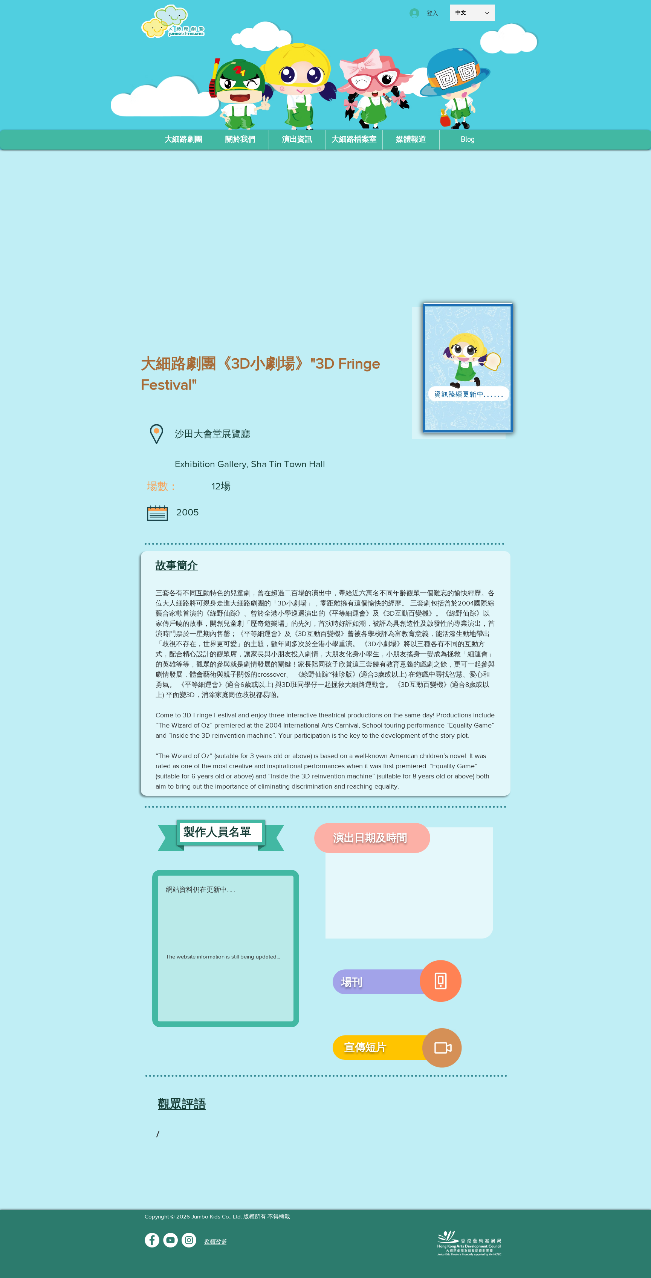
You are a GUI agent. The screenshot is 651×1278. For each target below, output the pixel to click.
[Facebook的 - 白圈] (152, 1240)
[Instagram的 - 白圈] (189, 1240)
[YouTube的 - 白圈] (170, 1240)
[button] (240, 140)
